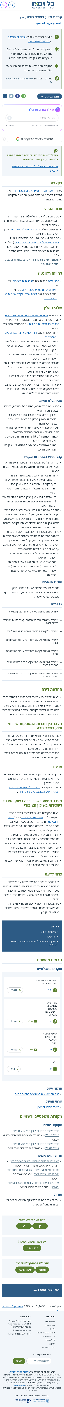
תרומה (42, 1269)
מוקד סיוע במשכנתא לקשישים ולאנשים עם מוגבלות (51, 1008)
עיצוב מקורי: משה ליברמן (22, 1327)
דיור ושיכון (52, 936)
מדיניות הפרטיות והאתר (46, 1332)
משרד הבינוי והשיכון (48, 1107)
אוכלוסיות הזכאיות (23, 281)
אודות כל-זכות (50, 1321)
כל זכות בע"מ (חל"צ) (19, 1372)
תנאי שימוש (10, 125)
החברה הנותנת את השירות (44, 324)
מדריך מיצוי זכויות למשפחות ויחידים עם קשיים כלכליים (34, 943)
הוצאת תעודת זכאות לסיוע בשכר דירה (34, 191)
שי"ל (55, 1062)
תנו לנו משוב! (50, 1340)
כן (40, 1226)
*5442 (14, 990)
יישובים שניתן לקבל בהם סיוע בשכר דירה (36, 242)
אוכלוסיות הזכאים (17, 37)
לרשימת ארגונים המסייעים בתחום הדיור (37, 1094)
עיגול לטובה (25, 1269)
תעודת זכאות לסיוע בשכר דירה (39, 289)
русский (40, 23)
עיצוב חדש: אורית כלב (23, 1330)
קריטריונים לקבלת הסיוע (23, 229)
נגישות (52, 1329)
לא (24, 1226)
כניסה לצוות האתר (48, 1347)
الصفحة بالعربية (54, 23)
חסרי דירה (53, 281)
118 (13, 1068)
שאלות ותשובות (49, 1325)
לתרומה (52, 1344)
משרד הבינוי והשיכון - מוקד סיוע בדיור (46, 982)
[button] (59, 5)
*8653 (14, 1049)
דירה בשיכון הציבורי (32, 817)
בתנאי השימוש (19, 1385)
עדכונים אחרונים (49, 1336)
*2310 (14, 1021)
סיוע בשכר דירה (49, 931)
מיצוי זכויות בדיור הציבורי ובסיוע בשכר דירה (35, 1161)
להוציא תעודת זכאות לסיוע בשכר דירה (26, 315)
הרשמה (19, 1361)
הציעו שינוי (32, 1248)
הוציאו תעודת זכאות (39, 41)
